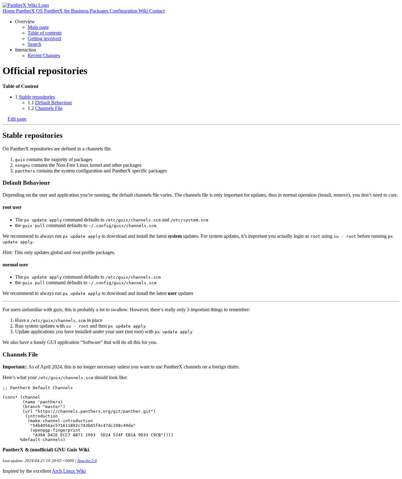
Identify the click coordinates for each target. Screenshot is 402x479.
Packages (100, 11)
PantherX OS (30, 11)
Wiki (144, 11)
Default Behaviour (53, 102)
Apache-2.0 (87, 460)
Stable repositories (37, 97)
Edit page (17, 119)
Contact (157, 11)
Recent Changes (44, 55)
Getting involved (44, 38)
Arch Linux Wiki (69, 471)
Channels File (48, 108)
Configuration (124, 11)
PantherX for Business (67, 11)
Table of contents (45, 32)
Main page (38, 27)
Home (9, 11)
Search (34, 44)
